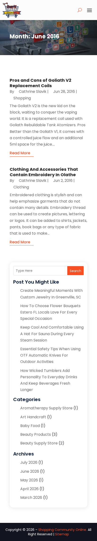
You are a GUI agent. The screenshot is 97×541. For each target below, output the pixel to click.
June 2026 (29, 471)
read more (20, 153)
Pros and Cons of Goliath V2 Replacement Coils (40, 83)
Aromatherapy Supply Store (46, 408)
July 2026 (28, 462)
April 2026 (29, 489)
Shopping (22, 98)
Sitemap (62, 534)
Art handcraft (33, 417)
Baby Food (30, 425)
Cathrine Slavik (32, 91)
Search (75, 270)
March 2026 (31, 497)
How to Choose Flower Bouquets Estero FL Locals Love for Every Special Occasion (50, 312)
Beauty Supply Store (39, 443)
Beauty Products (35, 434)
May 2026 (29, 480)
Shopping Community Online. (62, 529)
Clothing (21, 187)
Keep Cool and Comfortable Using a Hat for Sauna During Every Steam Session (52, 334)
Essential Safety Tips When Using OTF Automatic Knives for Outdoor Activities (50, 355)
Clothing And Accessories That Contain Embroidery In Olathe (44, 172)
